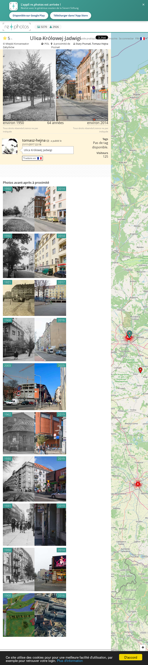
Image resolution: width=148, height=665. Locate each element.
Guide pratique (87, 38)
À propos (72, 38)
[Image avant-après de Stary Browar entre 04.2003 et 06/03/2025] (55, 386)
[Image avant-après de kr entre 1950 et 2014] (55, 209)
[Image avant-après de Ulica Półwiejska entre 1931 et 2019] (55, 524)
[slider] (55, 85)
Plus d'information (70, 660)
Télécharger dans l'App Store (71, 15)
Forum (102, 38)
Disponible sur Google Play (29, 15)
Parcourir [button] (40, 38)
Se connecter (126, 38)
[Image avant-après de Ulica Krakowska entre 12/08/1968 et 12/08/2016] (55, 339)
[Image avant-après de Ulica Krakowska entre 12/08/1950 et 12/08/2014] (55, 569)
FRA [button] (137, 38)
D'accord (130, 657)
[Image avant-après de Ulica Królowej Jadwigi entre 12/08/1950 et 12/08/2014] (55, 256)
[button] (140, 370)
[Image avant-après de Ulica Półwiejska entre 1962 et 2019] (55, 433)
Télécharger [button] (57, 38)
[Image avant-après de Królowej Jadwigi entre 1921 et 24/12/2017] (55, 298)
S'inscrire (112, 38)
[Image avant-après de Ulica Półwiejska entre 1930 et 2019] (55, 479)
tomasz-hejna (34, 140)
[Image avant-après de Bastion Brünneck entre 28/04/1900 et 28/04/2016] (55, 615)
